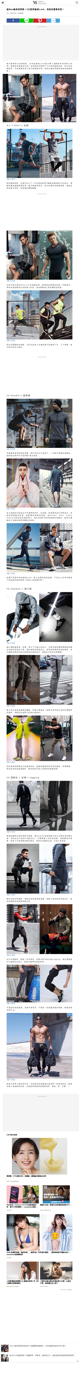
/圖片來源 (11, 179)
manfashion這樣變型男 (39, 3)
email (53, 21)
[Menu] (3, 3)
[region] (42, 43)
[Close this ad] (77, 1361)
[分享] (13, 20)
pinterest (39, 21)
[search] (76, 2)
